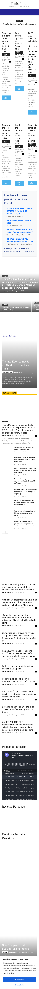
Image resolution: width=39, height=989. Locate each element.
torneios (8, 251)
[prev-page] (3, 532)
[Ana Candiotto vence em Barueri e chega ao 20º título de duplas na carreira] (7, 460)
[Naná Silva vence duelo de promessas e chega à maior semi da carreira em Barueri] (7, 524)
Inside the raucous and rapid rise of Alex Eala (19, 134)
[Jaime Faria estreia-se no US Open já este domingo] (15, 303)
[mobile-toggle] (3, 12)
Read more (5, 97)
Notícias (5, 276)
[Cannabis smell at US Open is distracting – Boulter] (32, 120)
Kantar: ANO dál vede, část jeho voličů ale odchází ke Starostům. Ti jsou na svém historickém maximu (19, 653)
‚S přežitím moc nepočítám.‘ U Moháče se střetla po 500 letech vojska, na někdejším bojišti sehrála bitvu (19, 619)
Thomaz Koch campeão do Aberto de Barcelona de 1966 (17, 365)
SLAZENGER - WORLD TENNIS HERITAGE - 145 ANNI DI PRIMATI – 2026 (20, 211)
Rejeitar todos (19, 985)
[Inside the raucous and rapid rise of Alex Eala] (19, 120)
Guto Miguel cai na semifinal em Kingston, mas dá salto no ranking (25, 513)
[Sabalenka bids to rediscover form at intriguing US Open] (6, 28)
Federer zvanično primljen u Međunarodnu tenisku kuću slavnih (18, 680)
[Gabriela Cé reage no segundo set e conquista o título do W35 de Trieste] (7, 481)
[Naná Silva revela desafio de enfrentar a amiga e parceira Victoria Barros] (7, 503)
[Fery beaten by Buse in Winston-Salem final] (19, 28)
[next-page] (6, 532)
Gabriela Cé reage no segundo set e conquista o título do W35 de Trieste (24, 481)
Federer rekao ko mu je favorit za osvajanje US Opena (17, 667)
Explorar (5, 952)
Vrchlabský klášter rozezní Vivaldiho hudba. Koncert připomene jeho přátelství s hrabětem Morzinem (19, 602)
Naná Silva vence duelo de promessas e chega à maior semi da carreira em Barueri (24, 524)
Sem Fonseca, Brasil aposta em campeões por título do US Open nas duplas (25, 470)
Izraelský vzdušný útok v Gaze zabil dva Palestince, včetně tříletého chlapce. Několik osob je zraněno (19, 587)
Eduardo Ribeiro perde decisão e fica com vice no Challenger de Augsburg (25, 492)
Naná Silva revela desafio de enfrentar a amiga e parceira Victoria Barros (24, 502)
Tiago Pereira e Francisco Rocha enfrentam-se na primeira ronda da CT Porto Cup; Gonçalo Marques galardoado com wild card (18, 429)
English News (5, 54)
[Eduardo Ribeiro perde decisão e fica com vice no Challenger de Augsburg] (7, 492)
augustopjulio (6, 57)
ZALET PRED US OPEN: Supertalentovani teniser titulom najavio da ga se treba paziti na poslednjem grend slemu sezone (17, 726)
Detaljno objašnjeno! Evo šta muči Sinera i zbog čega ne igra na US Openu (18, 709)
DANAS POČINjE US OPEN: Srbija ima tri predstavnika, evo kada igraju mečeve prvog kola (19, 694)
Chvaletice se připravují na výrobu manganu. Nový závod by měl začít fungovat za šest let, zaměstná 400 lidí (19, 637)
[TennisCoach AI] (19, 557)
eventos (24, 248)
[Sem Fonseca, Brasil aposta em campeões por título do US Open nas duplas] (7, 470)
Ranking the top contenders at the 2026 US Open (6, 131)
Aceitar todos (19, 979)
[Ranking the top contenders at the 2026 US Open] (6, 120)
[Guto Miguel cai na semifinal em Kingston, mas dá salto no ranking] (7, 513)
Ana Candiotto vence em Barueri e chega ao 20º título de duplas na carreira (25, 459)
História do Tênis (7, 372)
